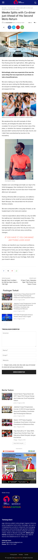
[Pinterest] (18, 27)
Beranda (4, 8)
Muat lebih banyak (18, 443)
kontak (26, 554)
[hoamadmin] (3, 23)
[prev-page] (3, 324)
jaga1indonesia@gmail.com (14, 542)
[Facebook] (9, 27)
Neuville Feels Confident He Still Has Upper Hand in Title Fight (10, 282)
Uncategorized (11, 8)
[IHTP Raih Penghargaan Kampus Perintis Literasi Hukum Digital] (7, 317)
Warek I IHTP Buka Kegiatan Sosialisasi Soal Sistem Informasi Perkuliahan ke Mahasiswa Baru (24, 422)
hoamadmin (9, 22)
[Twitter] (14, 27)
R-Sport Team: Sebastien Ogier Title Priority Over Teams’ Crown (28, 282)
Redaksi (21, 554)
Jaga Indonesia (18, 558)
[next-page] (6, 324)
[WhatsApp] (22, 27)
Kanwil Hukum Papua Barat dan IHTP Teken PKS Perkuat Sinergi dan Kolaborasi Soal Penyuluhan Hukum (24, 295)
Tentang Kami (13, 554)
